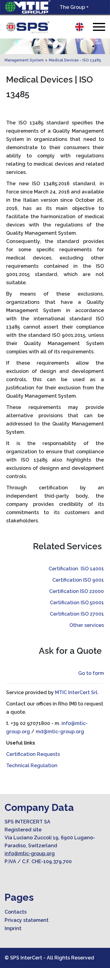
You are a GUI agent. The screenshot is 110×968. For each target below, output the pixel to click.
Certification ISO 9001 (78, 580)
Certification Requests (33, 754)
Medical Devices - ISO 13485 (75, 60)
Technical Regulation (31, 765)
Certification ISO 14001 (76, 569)
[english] (79, 26)
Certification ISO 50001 (77, 602)
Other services (86, 625)
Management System (24, 60)
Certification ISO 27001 (77, 614)
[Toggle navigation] (99, 26)
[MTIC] (27, 27)
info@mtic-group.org (30, 853)
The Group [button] (72, 7)
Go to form (91, 673)
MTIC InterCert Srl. (77, 692)
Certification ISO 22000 (76, 591)
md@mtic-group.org (60, 731)
